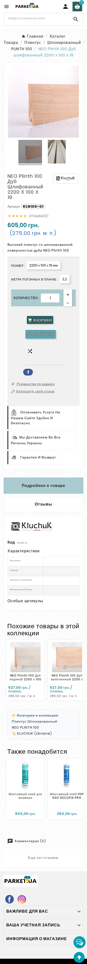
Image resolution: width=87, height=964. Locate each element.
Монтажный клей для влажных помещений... (25, 798)
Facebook (28, 372)
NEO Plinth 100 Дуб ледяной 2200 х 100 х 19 (25, 679)
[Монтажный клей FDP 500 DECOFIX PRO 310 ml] (67, 776)
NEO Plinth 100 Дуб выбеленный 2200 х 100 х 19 (67, 679)
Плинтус (19, 721)
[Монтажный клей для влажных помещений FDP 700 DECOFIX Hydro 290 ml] (25, 776)
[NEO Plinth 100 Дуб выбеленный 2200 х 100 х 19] (67, 657)
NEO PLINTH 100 (25, 727)
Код (11, 542)
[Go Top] (79, 957)
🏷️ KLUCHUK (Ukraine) (32, 733)
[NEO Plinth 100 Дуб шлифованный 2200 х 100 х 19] (57, 152)
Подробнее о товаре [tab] (43, 485)
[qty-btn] (68, 293)
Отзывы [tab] (43, 504)
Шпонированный (42, 721)
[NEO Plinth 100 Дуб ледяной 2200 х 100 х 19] (25, 657)
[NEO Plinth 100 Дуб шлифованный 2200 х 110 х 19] (30, 152)
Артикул (14, 206)
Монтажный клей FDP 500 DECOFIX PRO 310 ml (67, 798)
